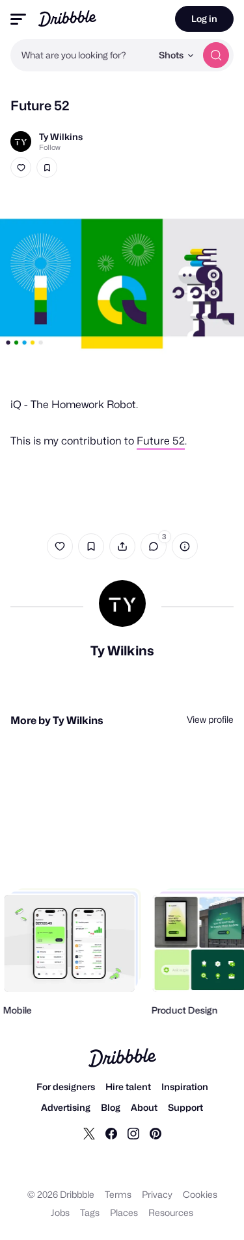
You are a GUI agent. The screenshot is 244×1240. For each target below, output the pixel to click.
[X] (89, 1133)
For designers (65, 1086)
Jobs (60, 1212)
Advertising (65, 1107)
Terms (118, 1194)
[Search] (216, 55)
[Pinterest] (155, 1133)
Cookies (200, 1194)
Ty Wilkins (61, 136)
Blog (110, 1107)
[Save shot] (46, 167)
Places (124, 1212)
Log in (204, 18)
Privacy (157, 1194)
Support (185, 1107)
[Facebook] (111, 1133)
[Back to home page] (67, 18)
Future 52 (161, 441)
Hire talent (128, 1086)
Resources (170, 1212)
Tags (90, 1212)
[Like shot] (20, 167)
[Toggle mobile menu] (18, 19)
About (144, 1107)
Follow (50, 147)
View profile (210, 719)
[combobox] (81, 55)
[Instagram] (133, 1133)
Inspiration (184, 1086)
